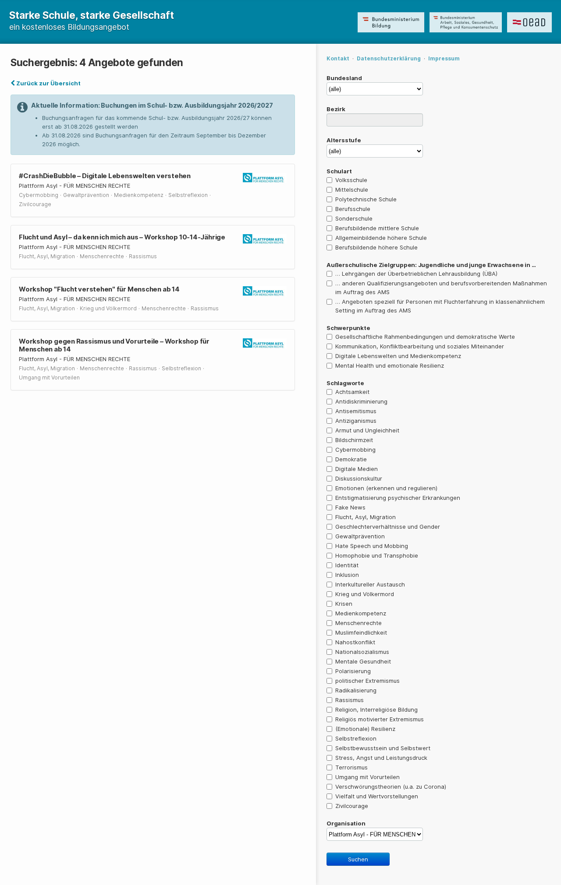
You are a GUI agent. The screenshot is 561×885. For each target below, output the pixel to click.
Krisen (343, 603)
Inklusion (347, 574)
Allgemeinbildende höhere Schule (381, 237)
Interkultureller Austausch (370, 584)
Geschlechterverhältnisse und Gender (387, 526)
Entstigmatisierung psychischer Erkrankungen (397, 497)
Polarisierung (353, 670)
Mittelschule (351, 189)
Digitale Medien (356, 468)
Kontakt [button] (338, 58)
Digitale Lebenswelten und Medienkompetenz (398, 355)
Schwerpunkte (348, 327)
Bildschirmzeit (354, 439)
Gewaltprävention (360, 536)
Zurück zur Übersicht (48, 83)
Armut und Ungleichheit (367, 430)
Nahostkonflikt (355, 642)
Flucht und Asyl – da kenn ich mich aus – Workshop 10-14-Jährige (122, 237)
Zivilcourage (351, 805)
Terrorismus (351, 767)
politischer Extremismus (367, 680)
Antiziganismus (355, 420)
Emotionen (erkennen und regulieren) (386, 488)
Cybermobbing (355, 449)
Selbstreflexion (355, 738)
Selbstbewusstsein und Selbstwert (382, 748)
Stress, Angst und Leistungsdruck (381, 757)
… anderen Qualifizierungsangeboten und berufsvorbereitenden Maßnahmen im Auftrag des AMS (441, 287)
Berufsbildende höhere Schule (376, 247)
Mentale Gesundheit (363, 661)
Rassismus (349, 699)
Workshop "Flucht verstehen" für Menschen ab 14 (99, 289)
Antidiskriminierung (361, 401)
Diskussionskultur (358, 478)
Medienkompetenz (360, 613)
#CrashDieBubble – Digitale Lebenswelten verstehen (105, 176)
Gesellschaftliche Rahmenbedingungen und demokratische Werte (425, 336)
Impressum (444, 58)
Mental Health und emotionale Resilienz (389, 365)
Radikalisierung (355, 690)
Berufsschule (352, 208)
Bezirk (336, 108)
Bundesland (344, 77)
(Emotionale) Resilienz (365, 728)
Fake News (350, 507)
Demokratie (351, 459)
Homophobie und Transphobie (376, 555)
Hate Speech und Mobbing (371, 545)
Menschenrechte (358, 622)
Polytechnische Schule (366, 199)
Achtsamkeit (352, 391)
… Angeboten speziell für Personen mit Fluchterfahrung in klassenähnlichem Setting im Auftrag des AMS (440, 306)
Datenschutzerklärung (389, 58)
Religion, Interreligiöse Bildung (376, 709)
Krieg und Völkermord (364, 593)
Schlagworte (345, 382)
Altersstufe (344, 140)
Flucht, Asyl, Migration (365, 516)
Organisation (346, 823)
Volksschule (351, 179)
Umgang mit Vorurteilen (367, 776)
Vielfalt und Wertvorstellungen (376, 796)
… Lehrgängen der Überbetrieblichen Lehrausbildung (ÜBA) (416, 273)
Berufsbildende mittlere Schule (377, 228)
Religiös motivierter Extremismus (379, 719)
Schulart (339, 171)
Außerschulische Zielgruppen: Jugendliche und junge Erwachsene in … (431, 264)
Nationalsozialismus (362, 651)
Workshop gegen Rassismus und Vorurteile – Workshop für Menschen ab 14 (114, 345)
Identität (347, 565)
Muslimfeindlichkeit (361, 632)
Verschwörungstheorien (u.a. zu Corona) (390, 786)
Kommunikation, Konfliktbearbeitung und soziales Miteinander (419, 346)
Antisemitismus (355, 410)
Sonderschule (354, 218)
